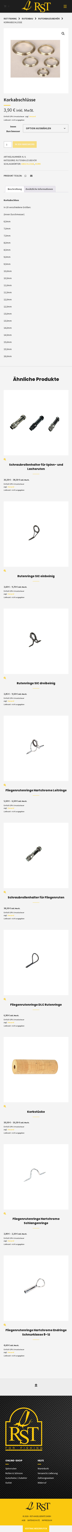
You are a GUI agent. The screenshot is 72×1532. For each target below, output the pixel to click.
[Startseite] (36, 6)
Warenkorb (43, 1468)
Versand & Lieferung (48, 1473)
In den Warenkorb (24, 144)
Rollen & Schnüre (14, 1473)
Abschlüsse (27, 163)
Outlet (8, 1482)
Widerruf (42, 1482)
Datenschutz (33, 1520)
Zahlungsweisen (46, 1477)
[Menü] (61, 6)
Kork (38, 163)
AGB (23, 1520)
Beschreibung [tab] (15, 189)
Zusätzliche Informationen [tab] (39, 189)
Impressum (47, 1520)
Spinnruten (11, 1468)
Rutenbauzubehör (49, 18)
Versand (32, 116)
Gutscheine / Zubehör (16, 1477)
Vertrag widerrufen (36, 1528)
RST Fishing (10, 18)
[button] (63, 34)
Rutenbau (27, 18)
